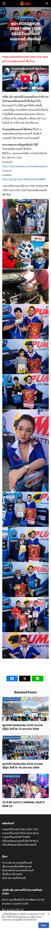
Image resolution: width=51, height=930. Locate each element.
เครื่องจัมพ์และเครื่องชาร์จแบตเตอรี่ (19, 844)
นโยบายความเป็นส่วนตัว (14, 877)
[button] (25, 216)
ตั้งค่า (34, 919)
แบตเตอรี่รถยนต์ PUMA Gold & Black (20, 833)
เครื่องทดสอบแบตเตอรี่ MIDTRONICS (20, 840)
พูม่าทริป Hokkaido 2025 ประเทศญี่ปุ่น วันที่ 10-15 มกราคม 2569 (22, 766)
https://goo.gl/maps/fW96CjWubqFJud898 (23, 179)
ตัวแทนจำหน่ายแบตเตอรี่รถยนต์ (17, 870)
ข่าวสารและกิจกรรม (25, 17)
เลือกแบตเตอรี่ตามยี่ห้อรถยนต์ (16, 866)
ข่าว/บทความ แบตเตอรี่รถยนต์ (17, 862)
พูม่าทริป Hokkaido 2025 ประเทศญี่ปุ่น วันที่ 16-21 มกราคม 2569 (22, 727)
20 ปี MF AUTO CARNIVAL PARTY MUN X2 (23, 804)
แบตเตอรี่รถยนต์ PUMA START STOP (20, 829)
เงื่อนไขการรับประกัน (12, 874)
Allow (43, 925)
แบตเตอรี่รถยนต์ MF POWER (16, 836)
